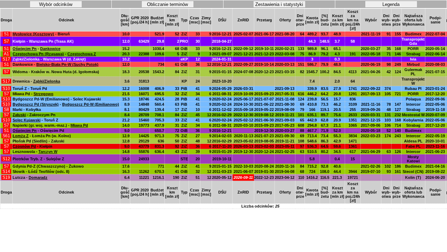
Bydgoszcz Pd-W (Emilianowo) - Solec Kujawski (57, 99)
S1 (6, 33)
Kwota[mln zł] (312, 20)
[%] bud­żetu (325, 20)
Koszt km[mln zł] (172, 20)
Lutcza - (30, 177)
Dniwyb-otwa (386, 20)
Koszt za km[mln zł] (337, 20)
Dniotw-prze (300, 20)
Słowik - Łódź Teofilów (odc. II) (41, 171)
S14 (6, 171)
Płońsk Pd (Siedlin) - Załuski (38, 141)
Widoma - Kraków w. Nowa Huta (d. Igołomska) (56, 72)
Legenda (391, 4)
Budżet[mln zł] (157, 20)
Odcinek (66, 20)
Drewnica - (36, 81)
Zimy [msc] (206, 20)
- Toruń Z (35, 120)
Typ (184, 20)
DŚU (222, 20)
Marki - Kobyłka (27, 109)
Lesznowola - (35, 151)
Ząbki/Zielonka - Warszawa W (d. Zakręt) (49, 59)
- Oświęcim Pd (38, 130)
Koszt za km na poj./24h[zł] (352, 19)
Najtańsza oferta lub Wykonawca (413, 20)
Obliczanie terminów (167, 4)
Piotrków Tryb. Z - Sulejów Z (38, 159)
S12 (6, 158)
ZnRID (243, 20)
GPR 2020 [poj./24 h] (140, 20)
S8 (6, 109)
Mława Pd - (33, 94)
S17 (6, 59)
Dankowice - (55, 64)
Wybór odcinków (55, 4)
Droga (6, 20)
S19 (6, 177)
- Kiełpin (32, 146)
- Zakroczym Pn (34, 115)
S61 (6, 135)
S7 (6, 41)
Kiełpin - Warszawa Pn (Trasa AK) (43, 41)
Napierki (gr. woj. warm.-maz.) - (50, 125)
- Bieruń (41, 34)
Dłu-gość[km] (125, 20)
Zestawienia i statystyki (279, 4)
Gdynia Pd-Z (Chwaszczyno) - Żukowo (48, 166)
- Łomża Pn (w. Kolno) (42, 136)
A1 (6, 53)
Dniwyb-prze (396, 20)
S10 (6, 88)
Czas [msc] (194, 20)
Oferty (285, 20)
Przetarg (264, 20)
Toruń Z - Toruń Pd (30, 88)
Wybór (371, 20)
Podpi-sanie (436, 20)
